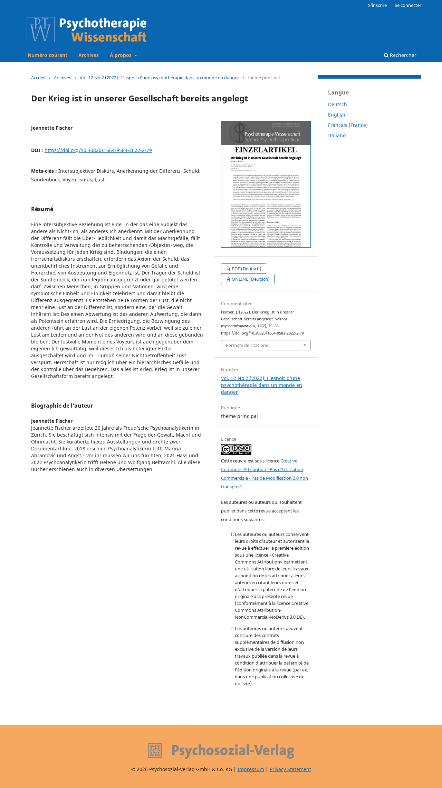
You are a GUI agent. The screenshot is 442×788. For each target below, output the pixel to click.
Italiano (337, 135)
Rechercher (402, 55)
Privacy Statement (290, 769)
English (336, 114)
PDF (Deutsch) (246, 269)
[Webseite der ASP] (221, 750)
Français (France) (348, 125)
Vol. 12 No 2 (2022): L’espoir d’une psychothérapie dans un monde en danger (159, 77)
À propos (121, 55)
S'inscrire (377, 5)
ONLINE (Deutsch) (250, 279)
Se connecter (408, 5)
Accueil (38, 77)
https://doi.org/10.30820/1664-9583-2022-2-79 (98, 150)
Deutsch (337, 104)
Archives (88, 55)
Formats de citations (247, 345)
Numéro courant (47, 55)
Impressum (251, 769)
